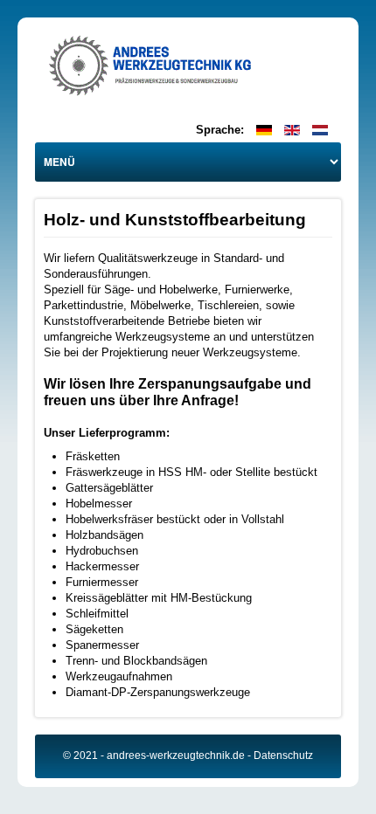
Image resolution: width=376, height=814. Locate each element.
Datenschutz (283, 755)
